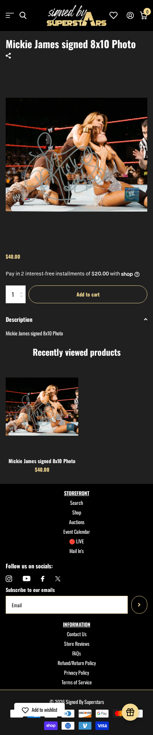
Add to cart (88, 294)
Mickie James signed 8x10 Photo (42, 461)
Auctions (76, 522)
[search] (23, 15)
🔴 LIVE (76, 541)
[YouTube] (26, 578)
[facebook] (42, 579)
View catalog (10, 15)
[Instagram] (9, 579)
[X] (57, 578)
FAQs (76, 653)
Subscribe (139, 605)
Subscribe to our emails (30, 589)
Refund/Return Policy (77, 662)
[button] (39, 709)
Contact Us (76, 634)
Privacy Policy (76, 672)
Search (76, 502)
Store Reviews (76, 643)
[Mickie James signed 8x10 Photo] (42, 406)
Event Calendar (76, 531)
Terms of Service (77, 682)
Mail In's (76, 550)
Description (19, 319)
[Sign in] (130, 15)
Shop (76, 512)
